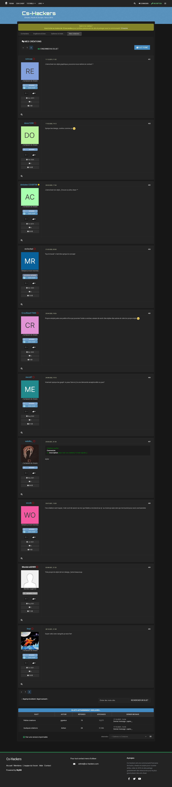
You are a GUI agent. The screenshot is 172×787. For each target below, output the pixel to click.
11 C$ (31, 611)
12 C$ (31, 295)
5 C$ (30, 360)
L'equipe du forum (30, 765)
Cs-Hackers (25, 34)
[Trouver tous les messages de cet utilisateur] (21, 114)
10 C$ (31, 675)
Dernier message (119, 721)
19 (82, 720)
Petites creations (30, 720)
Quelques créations (31, 728)
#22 (149, 123)
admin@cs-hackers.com (88, 764)
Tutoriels (30, 3)
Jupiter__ (129, 721)
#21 (149, 59)
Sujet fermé (143, 47)
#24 (149, 249)
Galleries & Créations (58, 34)
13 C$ (31, 167)
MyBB (19, 770)
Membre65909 (29, 567)
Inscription (157, 3)
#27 (149, 441)
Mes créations (74, 34)
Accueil (9, 765)
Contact (47, 765)
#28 (149, 503)
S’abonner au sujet (49, 49)
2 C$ (30, 106)
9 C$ (30, 549)
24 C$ (31, 485)
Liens (40, 3)
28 (82, 728)
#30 (149, 629)
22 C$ (31, 231)
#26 (149, 377)
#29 (149, 567)
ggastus (64, 720)
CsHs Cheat (20, 3)
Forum (11, 3)
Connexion (144, 3)
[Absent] (39, 185)
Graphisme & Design (40, 34)
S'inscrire (124, 28)
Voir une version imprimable (36, 737)
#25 (149, 313)
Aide (41, 765)
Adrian (63, 728)
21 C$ (31, 424)
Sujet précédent (29, 699)
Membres (18, 765)
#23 (149, 185)
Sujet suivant (42, 699)
